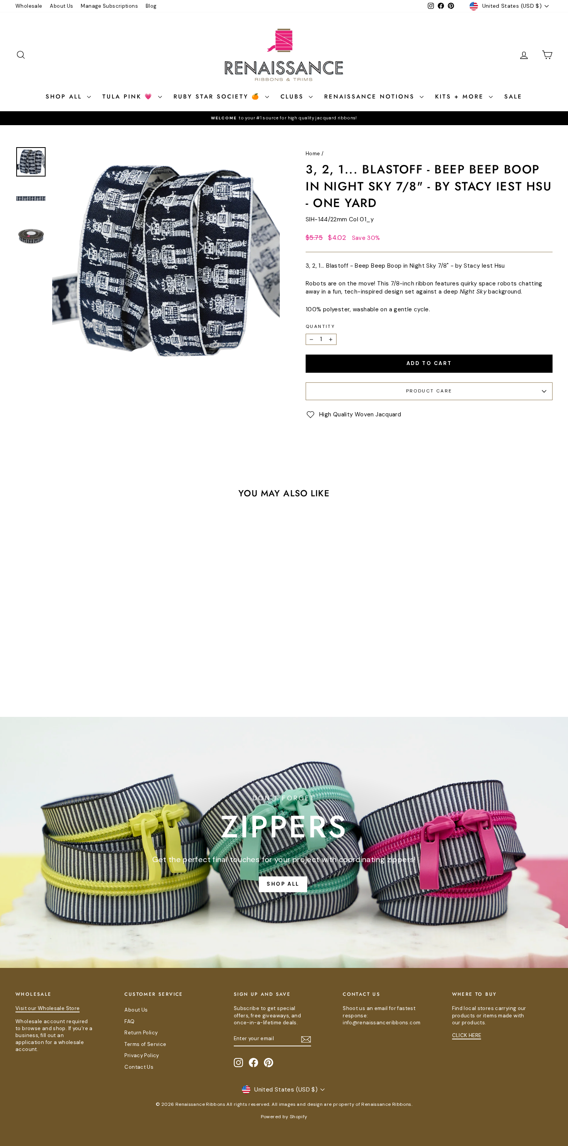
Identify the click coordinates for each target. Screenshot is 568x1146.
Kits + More (461, 96)
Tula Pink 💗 (129, 96)
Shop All (65, 96)
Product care (429, 391)
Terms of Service (145, 1044)
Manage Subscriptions (109, 6)
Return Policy (141, 1032)
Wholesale (28, 6)
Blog (151, 6)
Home (313, 153)
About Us (61, 6)
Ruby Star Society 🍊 (218, 96)
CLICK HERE (466, 1035)
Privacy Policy (141, 1055)
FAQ (129, 1021)
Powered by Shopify (284, 1117)
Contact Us (138, 1067)
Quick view (79, 638)
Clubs (294, 96)
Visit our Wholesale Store (47, 1008)
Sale (513, 96)
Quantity (320, 326)
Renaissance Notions (371, 96)
